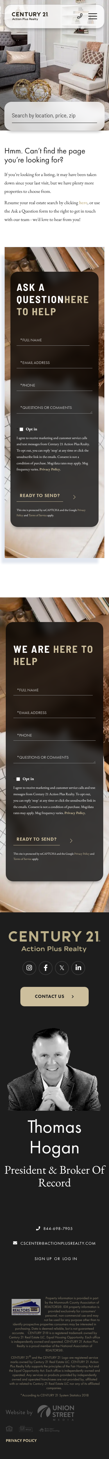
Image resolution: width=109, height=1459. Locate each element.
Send (39, 498)
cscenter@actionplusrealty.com (58, 1243)
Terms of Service (37, 515)
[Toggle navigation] (92, 16)
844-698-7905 (58, 1228)
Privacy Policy (50, 469)
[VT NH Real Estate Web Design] (54, 1413)
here (83, 203)
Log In (69, 1258)
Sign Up (43, 1258)
